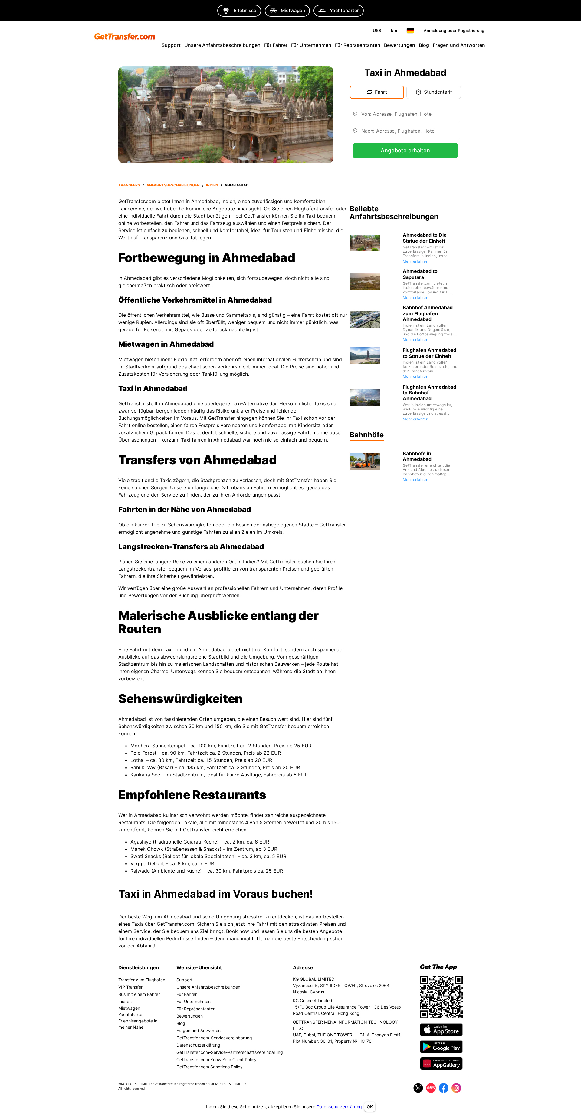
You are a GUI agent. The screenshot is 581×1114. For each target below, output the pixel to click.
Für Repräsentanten (357, 45)
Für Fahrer (275, 45)
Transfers (129, 185)
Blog (424, 45)
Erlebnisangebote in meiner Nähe (137, 1024)
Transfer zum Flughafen (141, 979)
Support (171, 45)
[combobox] (409, 116)
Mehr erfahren (415, 261)
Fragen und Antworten (459, 45)
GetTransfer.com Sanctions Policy (209, 1066)
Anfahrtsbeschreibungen (173, 185)
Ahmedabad (237, 185)
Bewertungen (399, 45)
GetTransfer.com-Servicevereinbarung (214, 1037)
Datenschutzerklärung (339, 1106)
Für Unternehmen (311, 45)
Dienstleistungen (138, 967)
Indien (212, 185)
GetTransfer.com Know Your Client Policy (216, 1059)
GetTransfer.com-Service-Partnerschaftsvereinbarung (229, 1052)
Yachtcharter (131, 1014)
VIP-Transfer (130, 986)
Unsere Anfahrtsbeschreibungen (222, 45)
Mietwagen (129, 1008)
